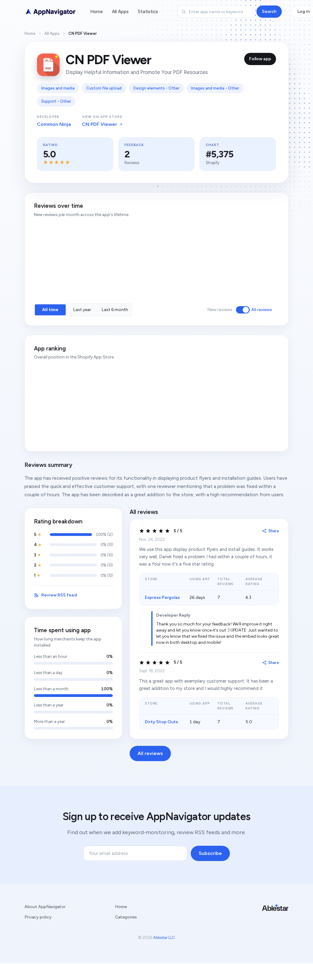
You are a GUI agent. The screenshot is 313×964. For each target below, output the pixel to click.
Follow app (260, 58)
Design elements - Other (156, 88)
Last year (82, 309)
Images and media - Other (215, 88)
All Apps (120, 11)
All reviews (261, 309)
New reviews (219, 309)
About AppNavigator (45, 906)
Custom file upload (104, 88)
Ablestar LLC (164, 937)
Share (273, 531)
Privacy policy (38, 917)
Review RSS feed (59, 595)
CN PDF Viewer (99, 124)
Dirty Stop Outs (161, 721)
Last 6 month (115, 309)
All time (50, 309)
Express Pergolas (162, 597)
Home (96, 11)
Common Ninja (54, 124)
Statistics (148, 11)
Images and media (58, 88)
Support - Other (56, 101)
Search (269, 11)
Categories (126, 917)
